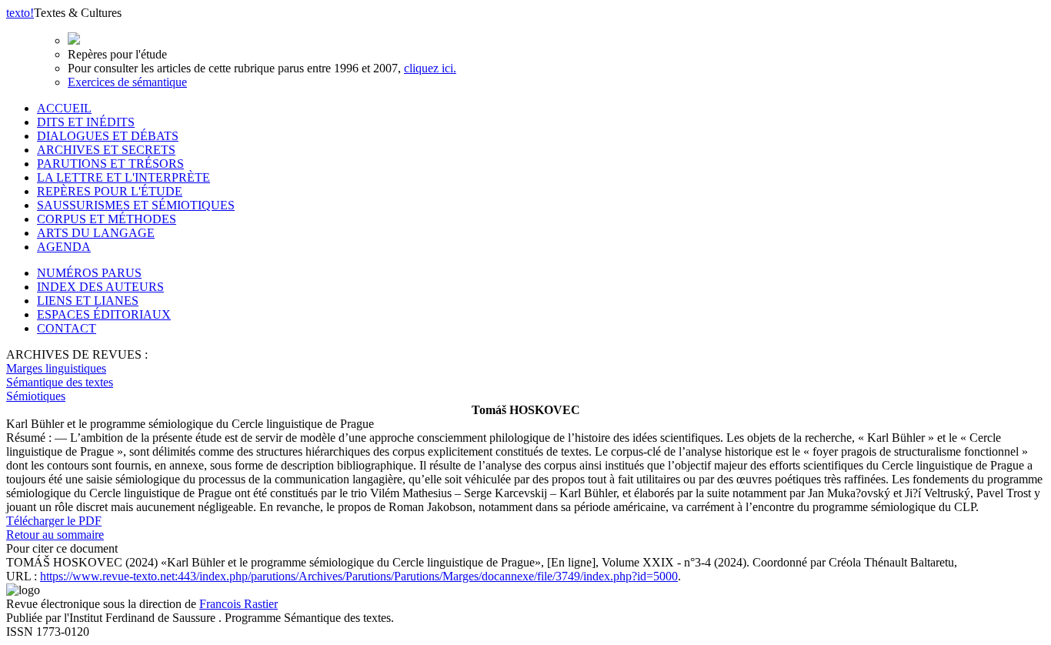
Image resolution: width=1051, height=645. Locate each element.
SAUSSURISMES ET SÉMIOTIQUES (136, 205)
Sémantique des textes (59, 382)
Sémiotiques (35, 396)
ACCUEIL (64, 108)
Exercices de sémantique (127, 82)
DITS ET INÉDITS (86, 122)
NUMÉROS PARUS (89, 272)
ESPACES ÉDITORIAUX (104, 314)
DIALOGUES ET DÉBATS (108, 135)
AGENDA (64, 246)
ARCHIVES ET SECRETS (106, 149)
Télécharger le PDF (54, 520)
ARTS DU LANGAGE (96, 232)
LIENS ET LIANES (87, 300)
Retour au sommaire (55, 534)
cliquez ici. (430, 68)
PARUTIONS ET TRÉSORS (110, 163)
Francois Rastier (238, 603)
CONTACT (66, 328)
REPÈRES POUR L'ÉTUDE (109, 191)
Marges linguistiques (56, 368)
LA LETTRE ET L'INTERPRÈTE (123, 177)
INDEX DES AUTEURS (100, 286)
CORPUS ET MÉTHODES (106, 219)
